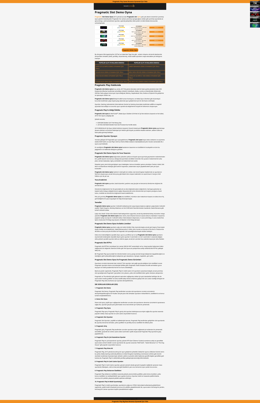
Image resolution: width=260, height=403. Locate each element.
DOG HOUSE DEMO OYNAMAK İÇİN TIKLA (109, 76)
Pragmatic (98, 17)
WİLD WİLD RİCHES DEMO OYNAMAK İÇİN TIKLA (144, 72)
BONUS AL (156, 27)
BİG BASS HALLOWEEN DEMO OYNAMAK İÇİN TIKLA (146, 81)
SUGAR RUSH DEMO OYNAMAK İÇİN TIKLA (109, 72)
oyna (139, 17)
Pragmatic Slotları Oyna (130, 50)
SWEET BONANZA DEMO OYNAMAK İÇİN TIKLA (144, 66)
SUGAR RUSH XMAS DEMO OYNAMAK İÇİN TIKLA (111, 81)
